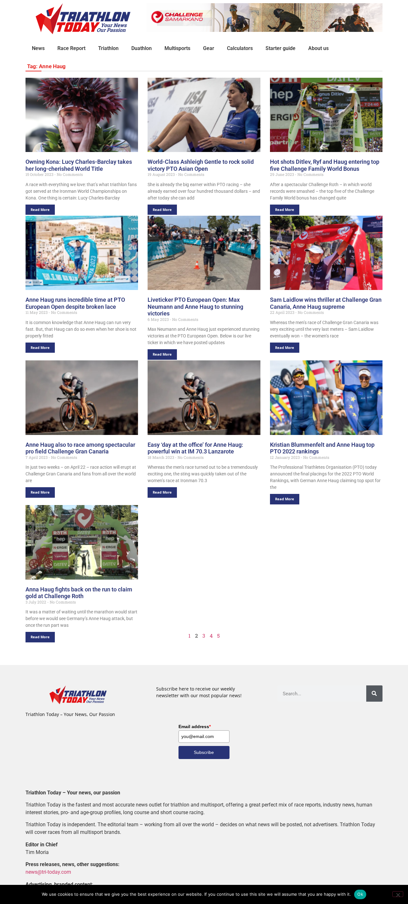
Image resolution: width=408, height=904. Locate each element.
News (38, 48)
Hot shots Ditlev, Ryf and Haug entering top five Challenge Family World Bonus (324, 165)
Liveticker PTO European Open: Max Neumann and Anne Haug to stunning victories (195, 306)
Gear (208, 48)
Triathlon (108, 48)
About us (318, 48)
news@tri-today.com (48, 872)
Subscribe (204, 752)
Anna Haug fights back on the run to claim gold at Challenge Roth (79, 593)
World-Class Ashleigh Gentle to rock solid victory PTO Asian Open (201, 165)
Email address (194, 726)
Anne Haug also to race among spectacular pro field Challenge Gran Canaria (80, 448)
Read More (40, 209)
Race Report (71, 48)
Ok (360, 894)
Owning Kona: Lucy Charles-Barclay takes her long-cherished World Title (79, 165)
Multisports (177, 48)
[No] (397, 894)
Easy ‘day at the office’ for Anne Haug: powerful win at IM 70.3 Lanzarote (195, 448)
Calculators (240, 48)
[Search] (374, 693)
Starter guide (280, 48)
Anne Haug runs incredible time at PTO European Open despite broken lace (75, 303)
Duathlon (141, 48)
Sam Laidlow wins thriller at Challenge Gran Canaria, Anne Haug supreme (326, 303)
